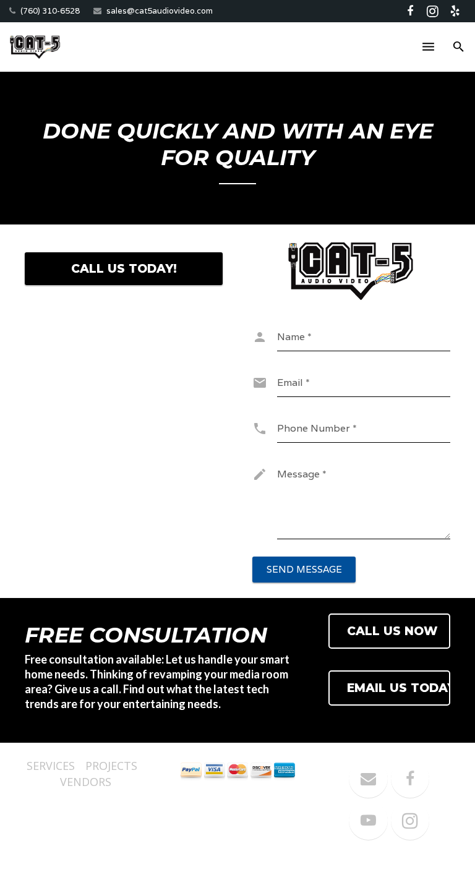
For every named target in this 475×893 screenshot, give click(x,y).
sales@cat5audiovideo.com (159, 11)
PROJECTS (111, 765)
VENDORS (85, 781)
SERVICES (51, 765)
